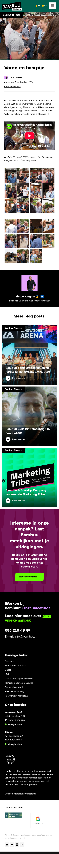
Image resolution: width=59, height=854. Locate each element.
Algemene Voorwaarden (42, 835)
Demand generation (15, 687)
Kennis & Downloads (15, 665)
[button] (52, 5)
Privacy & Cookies (12, 835)
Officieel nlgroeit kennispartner (20, 794)
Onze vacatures (36, 608)
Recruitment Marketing (16, 696)
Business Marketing (14, 692)
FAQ (7, 674)
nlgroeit (47, 771)
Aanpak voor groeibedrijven (19, 678)
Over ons (9, 661)
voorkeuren (25, 835)
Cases (8, 670)
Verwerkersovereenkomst (15, 838)
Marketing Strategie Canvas (19, 683)
